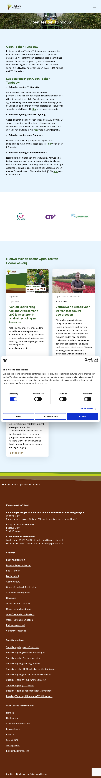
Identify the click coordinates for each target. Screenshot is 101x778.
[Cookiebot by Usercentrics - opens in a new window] (86, 360)
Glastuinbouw (13, 581)
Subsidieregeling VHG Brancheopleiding (26, 679)
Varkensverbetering (16, 630)
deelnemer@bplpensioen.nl (49, 543)
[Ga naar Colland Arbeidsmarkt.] (3, 484)
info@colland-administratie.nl (20, 524)
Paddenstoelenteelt (15, 625)
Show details (87, 409)
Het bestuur (12, 718)
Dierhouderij (12, 576)
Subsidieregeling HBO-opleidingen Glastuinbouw (30, 669)
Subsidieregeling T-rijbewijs (20, 685)
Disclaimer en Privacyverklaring (31, 774)
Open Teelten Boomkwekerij (20, 614)
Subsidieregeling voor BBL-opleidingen (25, 652)
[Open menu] (93, 6)
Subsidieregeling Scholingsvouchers (24, 663)
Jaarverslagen (13, 729)
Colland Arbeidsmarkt (18, 6)
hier (34, 109)
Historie (10, 712)
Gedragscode (13, 745)
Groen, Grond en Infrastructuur (21, 587)
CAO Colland (12, 739)
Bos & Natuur (13, 570)
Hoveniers (11, 598)
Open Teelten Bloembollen (19, 619)
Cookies (10, 774)
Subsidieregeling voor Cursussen (22, 647)
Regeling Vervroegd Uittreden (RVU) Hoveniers (29, 696)
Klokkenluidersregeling (17, 750)
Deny (18, 416)
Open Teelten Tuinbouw (18, 603)
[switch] (38, 399)
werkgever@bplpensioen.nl (49, 540)
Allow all (82, 416)
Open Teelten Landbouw (18, 609)
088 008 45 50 (13, 515)
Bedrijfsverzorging (15, 559)
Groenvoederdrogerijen (18, 592)
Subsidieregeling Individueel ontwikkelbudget (28, 674)
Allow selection (51, 416)
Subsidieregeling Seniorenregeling (23, 658)
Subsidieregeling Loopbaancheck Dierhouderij (29, 690)
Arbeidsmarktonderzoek (18, 723)
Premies (10, 734)
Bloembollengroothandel (18, 565)
